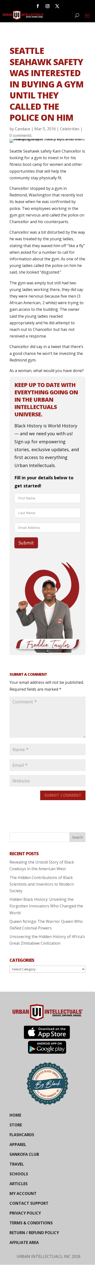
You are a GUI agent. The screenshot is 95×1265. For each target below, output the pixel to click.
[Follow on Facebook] (38, 6)
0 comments (21, 135)
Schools (19, 1174)
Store (16, 1125)
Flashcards (22, 1134)
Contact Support (29, 1203)
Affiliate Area (24, 1242)
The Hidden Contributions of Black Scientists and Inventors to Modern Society (42, 884)
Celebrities (69, 129)
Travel (17, 1164)
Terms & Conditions (31, 1223)
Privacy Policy (25, 1213)
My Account (23, 1193)
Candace (22, 129)
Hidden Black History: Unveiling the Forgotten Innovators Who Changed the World (46, 906)
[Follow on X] (57, 6)
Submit (26, 543)
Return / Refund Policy (34, 1232)
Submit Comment (62, 795)
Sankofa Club (24, 1154)
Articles (19, 1183)
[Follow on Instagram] (47, 6)
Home (15, 1115)
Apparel (18, 1144)
